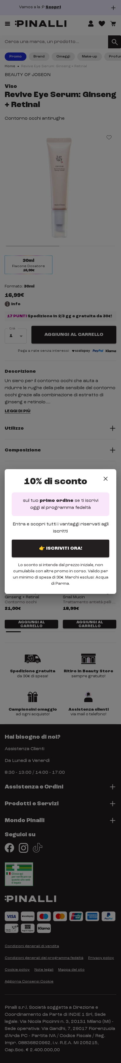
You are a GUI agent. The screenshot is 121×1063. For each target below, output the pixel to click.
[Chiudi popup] (105, 478)
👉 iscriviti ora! (60, 548)
